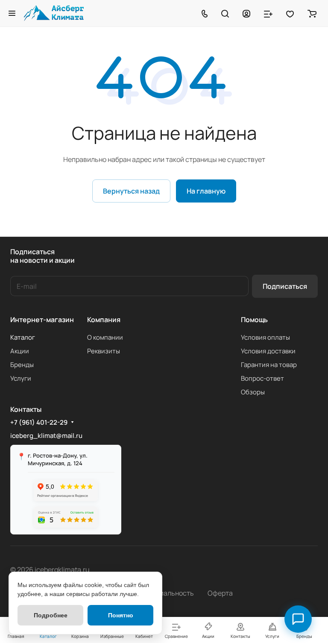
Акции (19, 350)
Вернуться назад (131, 191)
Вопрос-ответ (262, 378)
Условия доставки (268, 350)
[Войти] (246, 13)
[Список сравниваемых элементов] (268, 13)
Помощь (254, 319)
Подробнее (50, 615)
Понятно (120, 615)
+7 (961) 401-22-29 (38, 422)
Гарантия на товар (269, 364)
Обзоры (253, 392)
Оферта (220, 593)
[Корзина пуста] (312, 13)
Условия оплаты (265, 337)
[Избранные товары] (290, 13)
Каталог (22, 337)
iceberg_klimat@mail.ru (46, 435)
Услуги (20, 378)
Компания (103, 319)
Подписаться (285, 286)
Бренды (22, 364)
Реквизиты (103, 350)
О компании (105, 337)
